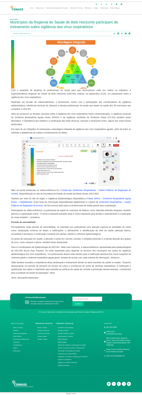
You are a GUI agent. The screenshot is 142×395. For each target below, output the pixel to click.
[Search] (96, 4)
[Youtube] (121, 4)
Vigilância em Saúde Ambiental (67, 362)
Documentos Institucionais (21, 339)
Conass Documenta (43, 333)
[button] (114, 33)
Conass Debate (42, 336)
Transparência (17, 345)
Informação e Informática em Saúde (69, 351)
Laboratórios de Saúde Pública (67, 354)
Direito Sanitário (63, 339)
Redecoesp (16, 351)
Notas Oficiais (17, 336)
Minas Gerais (14, 19)
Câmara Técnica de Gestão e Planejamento (71, 348)
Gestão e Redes (42, 339)
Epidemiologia (62, 342)
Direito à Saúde (42, 327)
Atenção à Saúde (63, 330)
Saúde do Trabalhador (65, 359)
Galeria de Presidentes (20, 333)
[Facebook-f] (111, 4)
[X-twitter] (101, 4)
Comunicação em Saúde (65, 336)
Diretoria (15, 330)
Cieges (15, 348)
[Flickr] (116, 4)
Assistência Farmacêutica (66, 327)
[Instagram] (106, 4)
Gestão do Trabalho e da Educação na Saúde (72, 345)
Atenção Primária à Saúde (66, 333)
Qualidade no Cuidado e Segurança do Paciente (72, 356)
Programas (16, 342)
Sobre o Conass (18, 327)
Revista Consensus (43, 330)
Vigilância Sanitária (63, 365)
